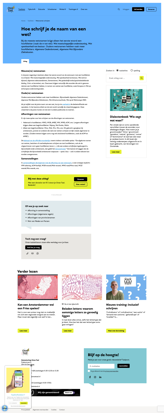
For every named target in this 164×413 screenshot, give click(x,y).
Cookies (53, 410)
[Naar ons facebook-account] (90, 377)
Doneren (151, 9)
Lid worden (138, 9)
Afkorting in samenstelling (39, 210)
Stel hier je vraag (33, 247)
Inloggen (126, 9)
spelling (137, 70)
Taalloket (21, 9)
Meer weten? (80, 184)
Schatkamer (52, 9)
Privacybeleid (25, 410)
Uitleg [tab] (25, 61)
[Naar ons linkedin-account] (100, 377)
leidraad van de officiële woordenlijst (37, 140)
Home (23, 21)
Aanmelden (123, 366)
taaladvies (123, 70)
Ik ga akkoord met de (104, 371)
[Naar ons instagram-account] (95, 377)
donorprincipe (60, 149)
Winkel (61, 9)
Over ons (84, 9)
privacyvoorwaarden (111, 371)
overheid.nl (66, 104)
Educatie (41, 9)
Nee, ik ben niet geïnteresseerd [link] (18, 406)
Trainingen (72, 9)
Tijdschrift (31, 9)
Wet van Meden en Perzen (38, 221)
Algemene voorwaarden (40, 410)
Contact (62, 410)
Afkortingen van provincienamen (41, 217)
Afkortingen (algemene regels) (40, 214)
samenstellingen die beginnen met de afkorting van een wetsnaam (47, 163)
